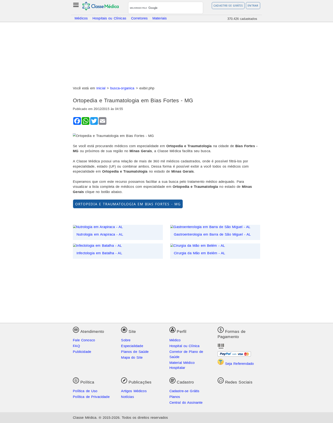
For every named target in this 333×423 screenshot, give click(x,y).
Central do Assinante (186, 403)
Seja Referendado (239, 364)
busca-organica (122, 88)
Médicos (81, 18)
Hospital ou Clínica (184, 346)
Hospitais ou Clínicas (109, 18)
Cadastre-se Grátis (228, 5)
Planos (174, 397)
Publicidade (82, 352)
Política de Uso (85, 391)
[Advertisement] (166, 53)
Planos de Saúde (135, 352)
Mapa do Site (132, 357)
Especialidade (132, 346)
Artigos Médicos (133, 391)
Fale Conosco (84, 340)
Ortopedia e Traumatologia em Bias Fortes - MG (128, 203)
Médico (175, 340)
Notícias (127, 397)
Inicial (100, 88)
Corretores (139, 18)
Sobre (125, 340)
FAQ (76, 346)
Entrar (253, 5)
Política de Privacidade (91, 397)
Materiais (159, 18)
